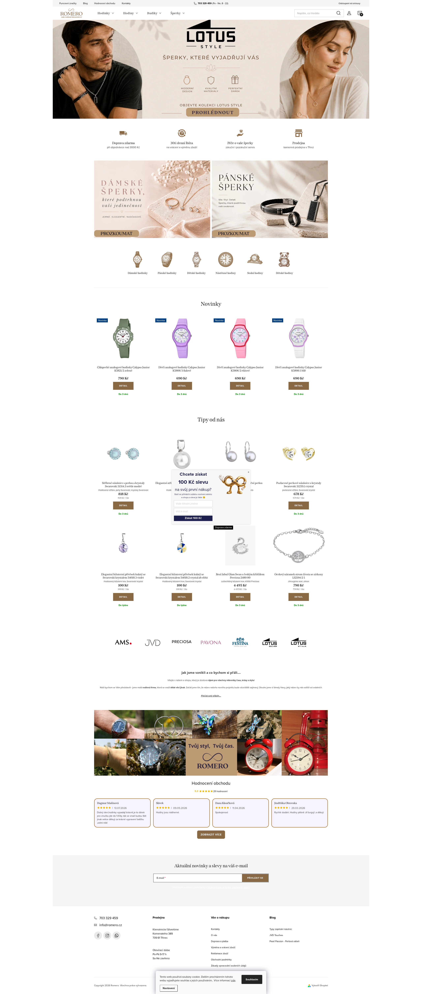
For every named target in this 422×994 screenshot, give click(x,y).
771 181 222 (117, 935)
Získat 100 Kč (193, 518)
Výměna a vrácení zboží (223, 947)
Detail (123, 385)
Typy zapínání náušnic (281, 929)
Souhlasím (252, 979)
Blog (85, 3)
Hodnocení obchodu (104, 3)
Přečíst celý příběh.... (211, 695)
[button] (63, 74)
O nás (214, 935)
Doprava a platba (219, 941)
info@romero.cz (110, 924)
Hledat (339, 13)
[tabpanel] (137, 263)
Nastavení (169, 988)
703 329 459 (108, 918)
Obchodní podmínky (221, 959)
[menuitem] (106, 13)
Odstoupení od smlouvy (349, 3)
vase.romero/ (107, 935)
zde (233, 980)
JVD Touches (276, 935)
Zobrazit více (211, 834)
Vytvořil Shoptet (320, 985)
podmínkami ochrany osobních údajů (228, 887)
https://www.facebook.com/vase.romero (98, 935)
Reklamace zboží (219, 953)
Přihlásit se (255, 877)
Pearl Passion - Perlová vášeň (285, 941)
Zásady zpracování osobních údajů (228, 965)
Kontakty (126, 3)
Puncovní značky (67, 3)
